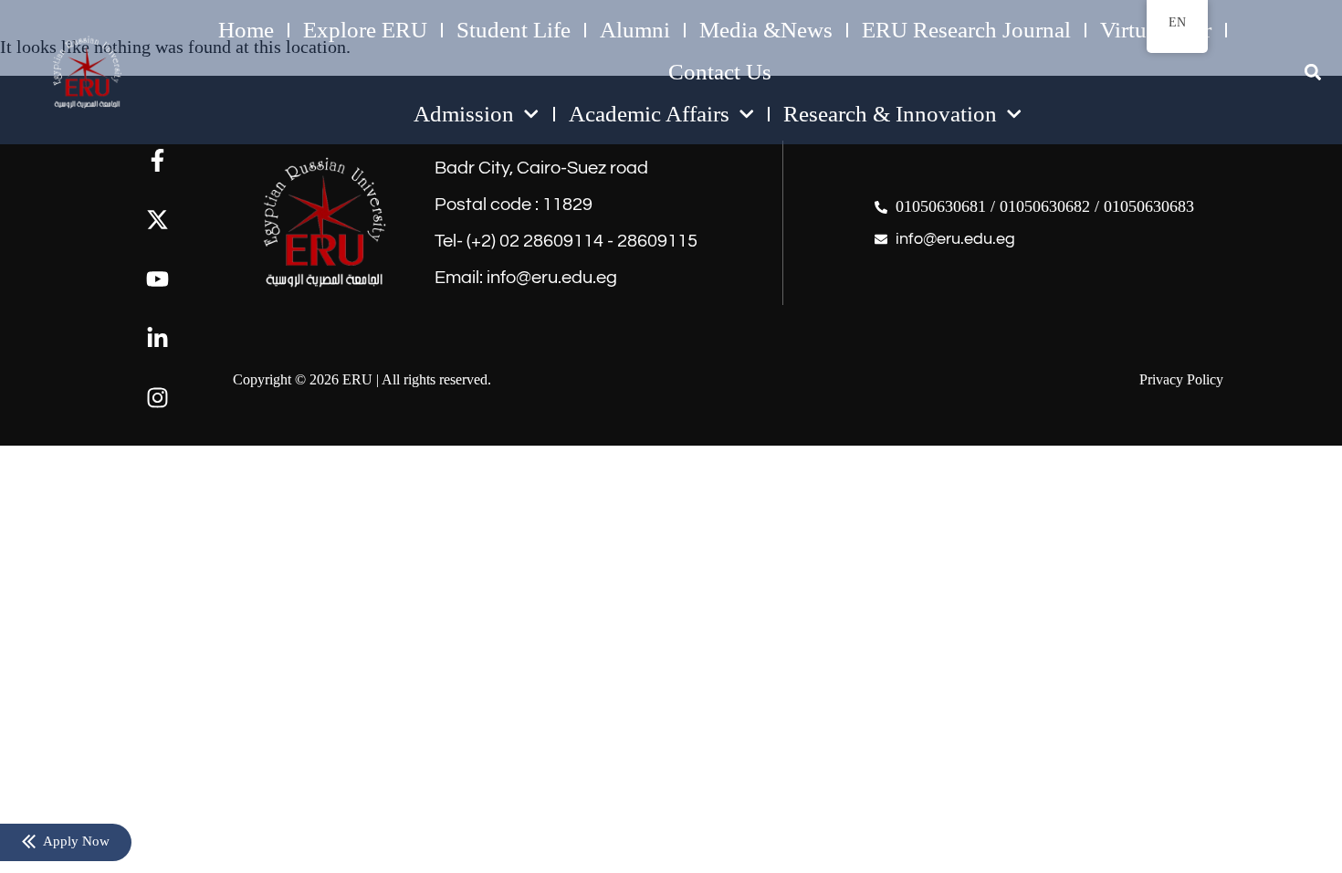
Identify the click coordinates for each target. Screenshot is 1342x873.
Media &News (766, 29)
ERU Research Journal (966, 29)
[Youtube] (157, 279)
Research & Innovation (890, 113)
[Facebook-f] (157, 160)
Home (246, 29)
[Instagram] (157, 397)
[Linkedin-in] (157, 338)
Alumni (635, 29)
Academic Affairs (649, 113)
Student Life (513, 29)
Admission (464, 113)
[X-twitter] (157, 219)
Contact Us (719, 71)
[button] (1312, 73)
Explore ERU (365, 29)
